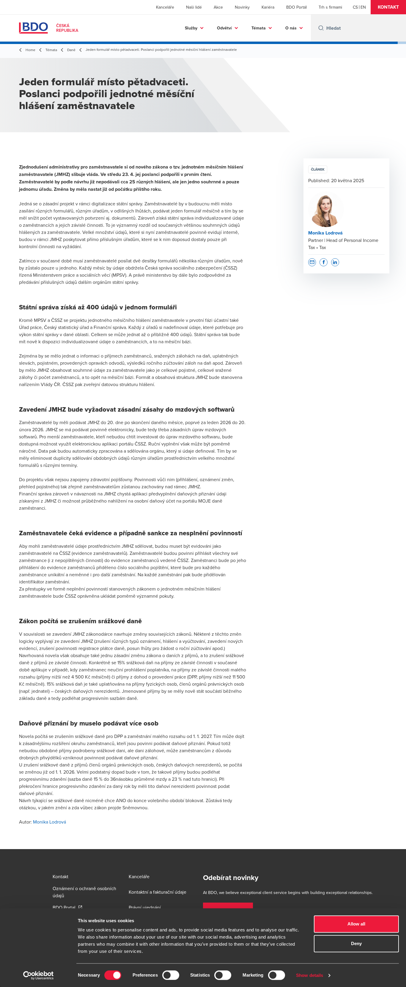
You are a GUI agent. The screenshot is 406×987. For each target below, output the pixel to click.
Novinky (242, 7)
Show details (309, 975)
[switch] (170, 975)
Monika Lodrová (49, 821)
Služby (191, 28)
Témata (258, 28)
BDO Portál (296, 7)
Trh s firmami (330, 7)
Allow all (356, 923)
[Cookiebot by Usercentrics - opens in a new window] (38, 975)
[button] (388, 7)
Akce (218, 7)
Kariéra (268, 7)
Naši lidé (194, 7)
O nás (291, 28)
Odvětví (224, 28)
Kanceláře (165, 7)
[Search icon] (321, 28)
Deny (356, 943)
